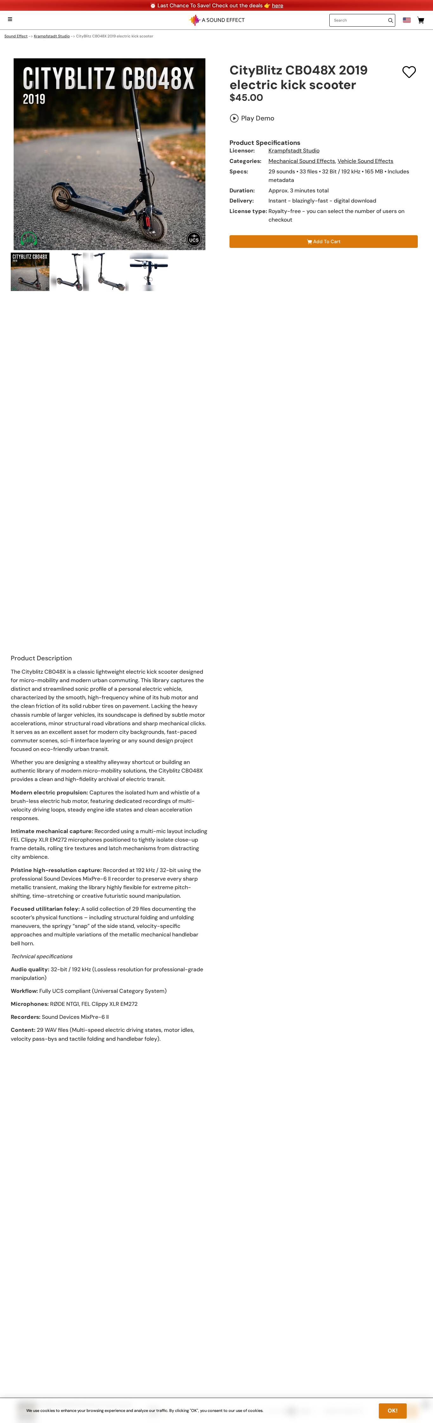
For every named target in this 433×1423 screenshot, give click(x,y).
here (277, 5)
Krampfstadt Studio (52, 36)
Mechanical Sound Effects (301, 161)
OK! (393, 1410)
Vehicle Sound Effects (365, 161)
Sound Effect (16, 36)
